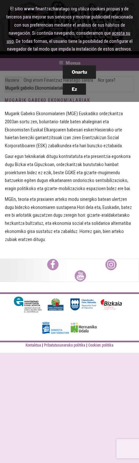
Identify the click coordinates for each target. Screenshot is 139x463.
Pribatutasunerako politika (64, 345)
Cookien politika (100, 345)
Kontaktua (33, 345)
